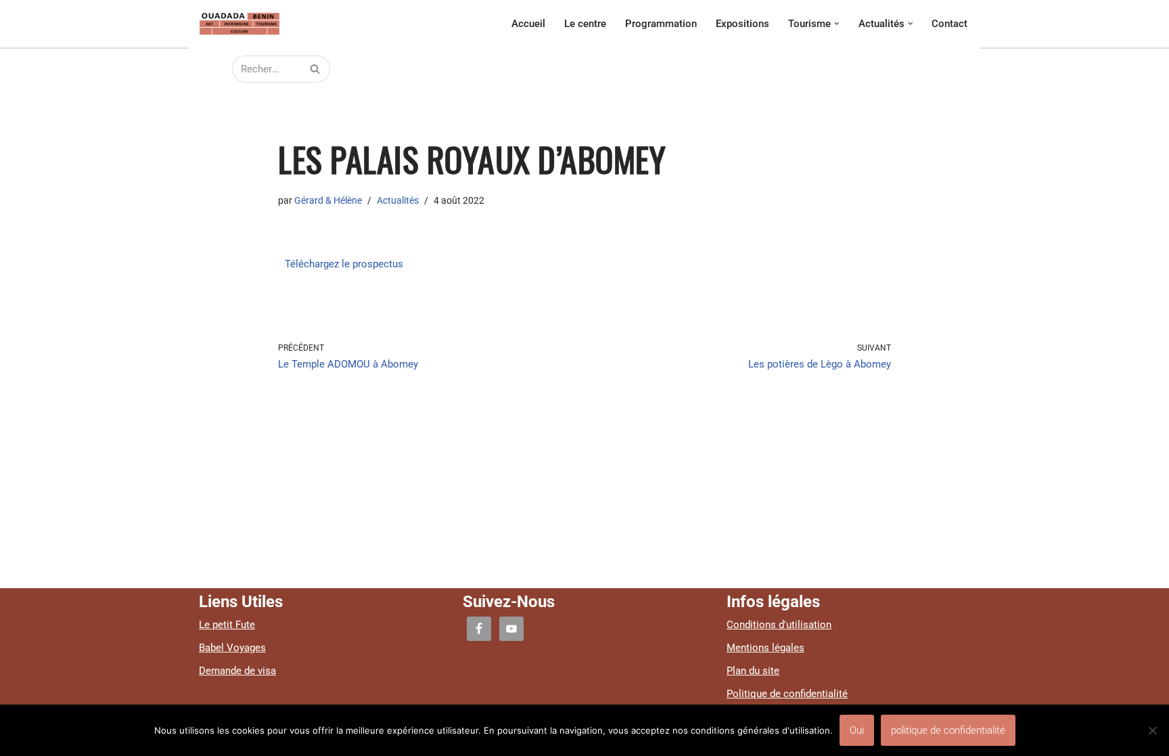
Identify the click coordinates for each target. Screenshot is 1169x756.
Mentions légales (765, 648)
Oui (857, 730)
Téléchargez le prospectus (345, 264)
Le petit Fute (227, 625)
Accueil (528, 24)
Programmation (661, 24)
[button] (837, 23)
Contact (949, 24)
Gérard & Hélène (328, 200)
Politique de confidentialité (787, 694)
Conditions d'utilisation (779, 625)
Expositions (742, 24)
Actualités (398, 200)
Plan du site (753, 671)
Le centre (585, 24)
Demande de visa (237, 671)
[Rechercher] (315, 69)
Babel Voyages (232, 648)
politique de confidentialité (948, 730)
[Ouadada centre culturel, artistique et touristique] (239, 23)
